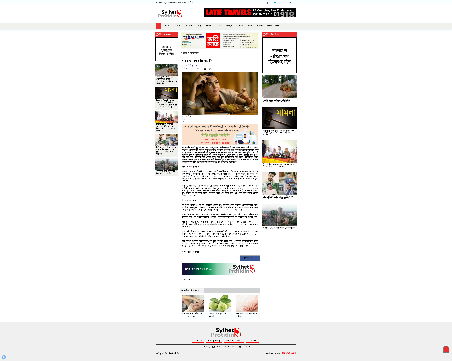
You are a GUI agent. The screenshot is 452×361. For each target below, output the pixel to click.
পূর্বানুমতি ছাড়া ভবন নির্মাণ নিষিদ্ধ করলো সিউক (166, 172)
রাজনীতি (199, 26)
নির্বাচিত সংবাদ (165, 34)
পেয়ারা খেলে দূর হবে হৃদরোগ (217, 314)
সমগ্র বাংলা (189, 26)
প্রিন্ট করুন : (249, 258)
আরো (277, 26)
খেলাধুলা (229, 26)
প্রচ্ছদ (185, 53)
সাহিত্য (269, 26)
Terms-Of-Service (234, 340)
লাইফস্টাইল (194, 53)
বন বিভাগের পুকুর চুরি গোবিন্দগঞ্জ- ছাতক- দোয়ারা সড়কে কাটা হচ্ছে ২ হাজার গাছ (166, 80)
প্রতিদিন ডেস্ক (191, 65)
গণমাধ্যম (260, 26)
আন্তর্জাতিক (210, 26)
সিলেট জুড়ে (167, 26)
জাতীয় (179, 26)
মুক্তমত (251, 26)
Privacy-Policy (214, 340)
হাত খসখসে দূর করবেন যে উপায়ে (246, 314)
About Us (198, 340)
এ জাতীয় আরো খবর (190, 290)
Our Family (252, 340)
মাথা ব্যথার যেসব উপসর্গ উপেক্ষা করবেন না (192, 314)
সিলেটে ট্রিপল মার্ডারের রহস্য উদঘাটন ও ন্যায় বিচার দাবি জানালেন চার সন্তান (165, 127)
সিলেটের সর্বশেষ (272, 34)
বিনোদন (220, 26)
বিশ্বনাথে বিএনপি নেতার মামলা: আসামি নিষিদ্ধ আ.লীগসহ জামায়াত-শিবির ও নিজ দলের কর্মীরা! (166, 103)
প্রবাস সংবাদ (240, 26)
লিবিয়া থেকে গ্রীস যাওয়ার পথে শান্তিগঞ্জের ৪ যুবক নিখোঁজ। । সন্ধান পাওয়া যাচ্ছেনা (166, 150)
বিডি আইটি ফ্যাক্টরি (289, 353)
